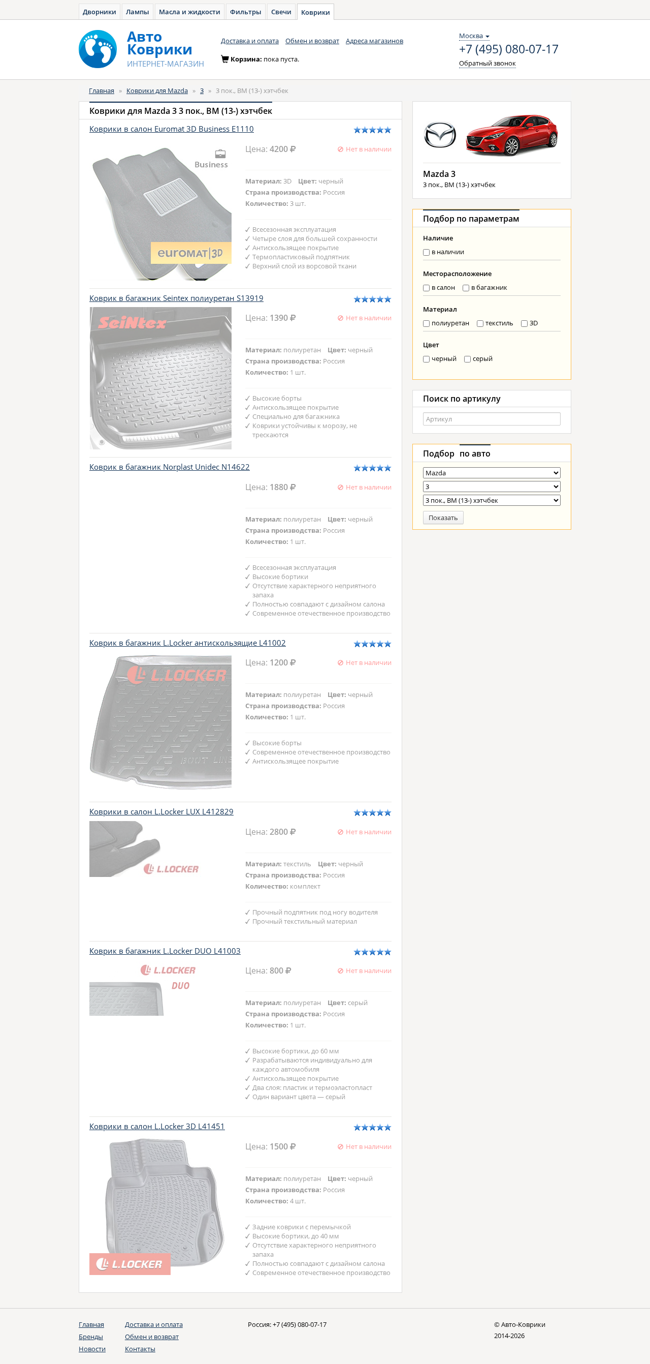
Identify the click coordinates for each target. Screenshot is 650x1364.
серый (483, 358)
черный (444, 358)
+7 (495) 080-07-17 (509, 49)
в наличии (448, 251)
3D (534, 322)
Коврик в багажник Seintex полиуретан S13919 (176, 298)
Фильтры (246, 11)
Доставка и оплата (250, 40)
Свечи (281, 11)
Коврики (315, 12)
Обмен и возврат (312, 40)
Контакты (140, 1348)
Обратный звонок (487, 63)
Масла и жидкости (189, 11)
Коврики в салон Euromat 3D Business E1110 (171, 129)
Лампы (137, 11)
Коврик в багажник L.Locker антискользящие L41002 (187, 643)
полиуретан (450, 322)
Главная (101, 90)
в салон (443, 287)
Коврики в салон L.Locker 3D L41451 (157, 1126)
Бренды (91, 1336)
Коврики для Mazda (157, 90)
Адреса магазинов (374, 40)
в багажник (489, 287)
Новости (92, 1348)
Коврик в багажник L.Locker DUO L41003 (165, 951)
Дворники (99, 11)
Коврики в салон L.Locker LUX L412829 (161, 811)
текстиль (499, 322)
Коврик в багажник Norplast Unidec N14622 (169, 467)
